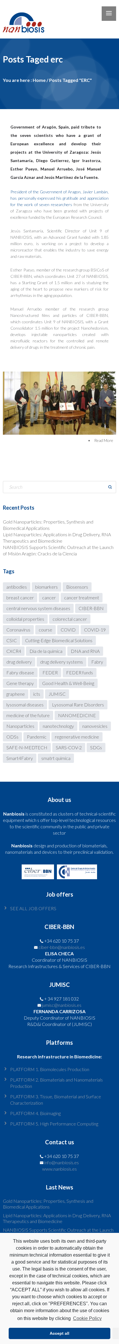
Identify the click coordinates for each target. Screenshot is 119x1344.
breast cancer (20, 597)
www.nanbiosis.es (59, 1169)
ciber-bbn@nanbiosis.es (61, 947)
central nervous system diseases (38, 608)
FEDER (50, 672)
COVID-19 (95, 629)
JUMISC (57, 694)
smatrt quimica (55, 758)
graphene (15, 694)
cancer (49, 597)
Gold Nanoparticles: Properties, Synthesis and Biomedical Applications (48, 1203)
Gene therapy (20, 683)
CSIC (11, 640)
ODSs (12, 736)
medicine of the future (28, 715)
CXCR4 (13, 651)
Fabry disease (20, 672)
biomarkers (46, 587)
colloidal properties (25, 619)
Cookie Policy (87, 1318)
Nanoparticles (20, 726)
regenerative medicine (77, 736)
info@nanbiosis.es (61, 1162)
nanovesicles (94, 726)
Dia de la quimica (45, 651)
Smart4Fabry (19, 758)
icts (36, 694)
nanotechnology (58, 726)
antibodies (16, 587)
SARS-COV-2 (69, 747)
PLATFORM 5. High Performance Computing (54, 1123)
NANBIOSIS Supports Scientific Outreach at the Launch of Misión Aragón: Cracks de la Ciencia (58, 1232)
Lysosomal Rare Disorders (78, 704)
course (45, 629)
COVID (68, 629)
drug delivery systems (61, 661)
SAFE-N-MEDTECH (26, 747)
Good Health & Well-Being (68, 683)
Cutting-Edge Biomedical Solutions (58, 640)
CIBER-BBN (91, 608)
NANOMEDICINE (77, 715)
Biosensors (77, 587)
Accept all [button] (59, 1333)
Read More (103, 440)
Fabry (97, 661)
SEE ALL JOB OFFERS (33, 908)
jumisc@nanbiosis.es (61, 1005)
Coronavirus (18, 629)
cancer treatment (81, 597)
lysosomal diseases (25, 704)
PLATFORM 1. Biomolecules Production (49, 1069)
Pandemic (37, 736)
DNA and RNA (85, 651)
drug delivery (19, 661)
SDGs (96, 747)
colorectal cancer (70, 619)
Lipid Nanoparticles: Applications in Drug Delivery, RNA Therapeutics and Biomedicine (57, 1218)
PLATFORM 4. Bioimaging (35, 1113)
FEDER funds (79, 672)
